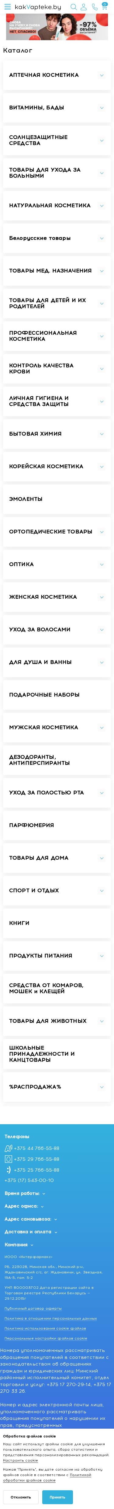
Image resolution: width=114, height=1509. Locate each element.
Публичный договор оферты (33, 1308)
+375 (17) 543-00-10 (29, 1180)
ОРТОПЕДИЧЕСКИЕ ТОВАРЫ (50, 532)
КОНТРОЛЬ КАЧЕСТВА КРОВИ (41, 369)
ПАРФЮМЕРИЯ (31, 825)
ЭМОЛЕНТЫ (26, 499)
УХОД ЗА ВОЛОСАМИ (40, 630)
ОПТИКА (21, 564)
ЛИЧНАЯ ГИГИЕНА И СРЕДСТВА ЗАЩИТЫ (39, 401)
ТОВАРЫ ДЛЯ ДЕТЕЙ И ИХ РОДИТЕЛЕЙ (47, 304)
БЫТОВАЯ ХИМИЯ (35, 434)
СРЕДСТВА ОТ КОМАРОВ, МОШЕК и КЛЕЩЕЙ (46, 989)
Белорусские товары (40, 238)
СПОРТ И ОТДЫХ (34, 891)
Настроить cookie (20, 1460)
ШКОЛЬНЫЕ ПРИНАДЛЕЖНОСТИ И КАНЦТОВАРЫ (42, 1054)
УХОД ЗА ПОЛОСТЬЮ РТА (46, 793)
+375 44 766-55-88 (37, 1148)
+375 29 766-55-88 (37, 1159)
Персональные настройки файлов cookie (46, 1338)
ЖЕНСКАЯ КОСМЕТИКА (43, 597)
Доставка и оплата (28, 1231)
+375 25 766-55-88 (37, 1170)
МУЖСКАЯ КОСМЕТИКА (43, 728)
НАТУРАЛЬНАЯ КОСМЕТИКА (50, 206)
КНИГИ (19, 923)
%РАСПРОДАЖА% (35, 1087)
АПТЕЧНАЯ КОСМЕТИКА (44, 75)
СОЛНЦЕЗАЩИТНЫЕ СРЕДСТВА (38, 140)
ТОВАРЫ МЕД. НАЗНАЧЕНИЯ (50, 271)
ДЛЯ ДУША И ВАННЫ (40, 662)
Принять (57, 1497)
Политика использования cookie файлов (45, 1328)
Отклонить (21, 1497)
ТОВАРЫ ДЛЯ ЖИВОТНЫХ (48, 1021)
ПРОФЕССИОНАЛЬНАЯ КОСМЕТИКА (43, 336)
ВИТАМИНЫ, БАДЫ (36, 108)
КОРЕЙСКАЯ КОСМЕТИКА (46, 467)
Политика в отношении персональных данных (51, 1318)
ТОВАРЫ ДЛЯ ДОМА (38, 858)
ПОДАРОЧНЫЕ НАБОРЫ (44, 695)
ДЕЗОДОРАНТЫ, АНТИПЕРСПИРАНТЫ (39, 760)
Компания (16, 1244)
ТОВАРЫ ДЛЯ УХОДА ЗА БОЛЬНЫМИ (45, 173)
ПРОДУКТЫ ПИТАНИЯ (40, 956)
